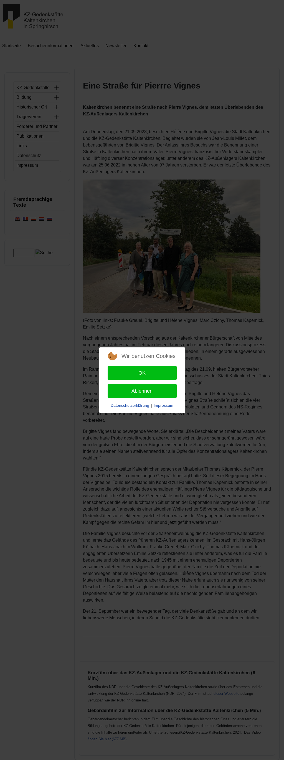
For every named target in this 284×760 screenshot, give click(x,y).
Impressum (163, 405)
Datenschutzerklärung (130, 405)
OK (142, 373)
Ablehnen (142, 391)
